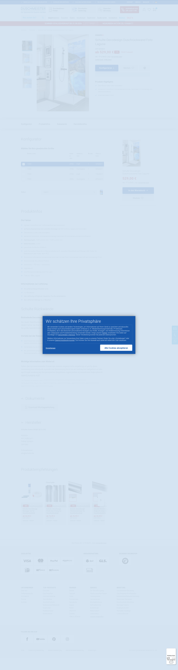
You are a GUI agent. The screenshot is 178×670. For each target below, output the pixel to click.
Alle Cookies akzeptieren (116, 348)
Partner (104, 333)
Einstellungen (50, 348)
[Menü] (174, 649)
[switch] (171, 662)
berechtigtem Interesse (66, 335)
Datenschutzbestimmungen (65, 340)
